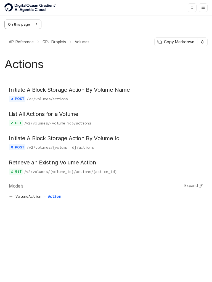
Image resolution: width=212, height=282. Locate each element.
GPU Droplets (54, 42)
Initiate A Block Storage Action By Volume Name (69, 89)
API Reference (21, 42)
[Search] (192, 7)
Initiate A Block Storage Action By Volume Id (64, 138)
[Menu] (203, 7)
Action (54, 196)
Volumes (82, 42)
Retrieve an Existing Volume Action (52, 162)
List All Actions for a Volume (43, 114)
